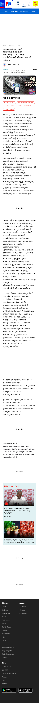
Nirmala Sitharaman (25, 106)
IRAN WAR (14, 11)
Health (4, 617)
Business (11, 45)
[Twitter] (14, 699)
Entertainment (6, 613)
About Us (23, 607)
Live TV (36, 5)
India (3, 637)
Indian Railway (9, 102)
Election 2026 (24, 11)
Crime (4, 640)
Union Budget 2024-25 (26, 102)
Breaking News (9, 106)
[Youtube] (29, 699)
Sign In (30, 5)
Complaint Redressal (9, 673)
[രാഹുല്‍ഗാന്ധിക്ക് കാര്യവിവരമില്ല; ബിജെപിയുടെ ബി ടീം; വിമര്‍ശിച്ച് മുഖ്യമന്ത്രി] (19, 497)
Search (24, 6)
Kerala (33, 11)
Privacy (4, 677)
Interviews (5, 644)
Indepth (4, 657)
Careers (22, 610)
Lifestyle (4, 630)
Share (35, 70)
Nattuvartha (6, 634)
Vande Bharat (9, 109)
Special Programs (8, 647)
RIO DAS (5, 670)
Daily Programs (7, 651)
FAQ (3, 680)
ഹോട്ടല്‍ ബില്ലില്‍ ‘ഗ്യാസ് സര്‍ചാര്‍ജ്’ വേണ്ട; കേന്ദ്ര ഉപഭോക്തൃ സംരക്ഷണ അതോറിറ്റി (19, 542)
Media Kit (5, 684)
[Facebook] (24, 699)
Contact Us (23, 613)
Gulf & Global (6, 627)
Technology (6, 620)
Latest (18, 45)
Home (6, 11)
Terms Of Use (6, 667)
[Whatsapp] (9, 699)
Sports (4, 623)
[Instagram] (19, 699)
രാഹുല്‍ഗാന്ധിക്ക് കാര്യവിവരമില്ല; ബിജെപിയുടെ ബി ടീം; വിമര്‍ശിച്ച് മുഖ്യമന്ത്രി (17, 510)
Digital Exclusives (8, 654)
